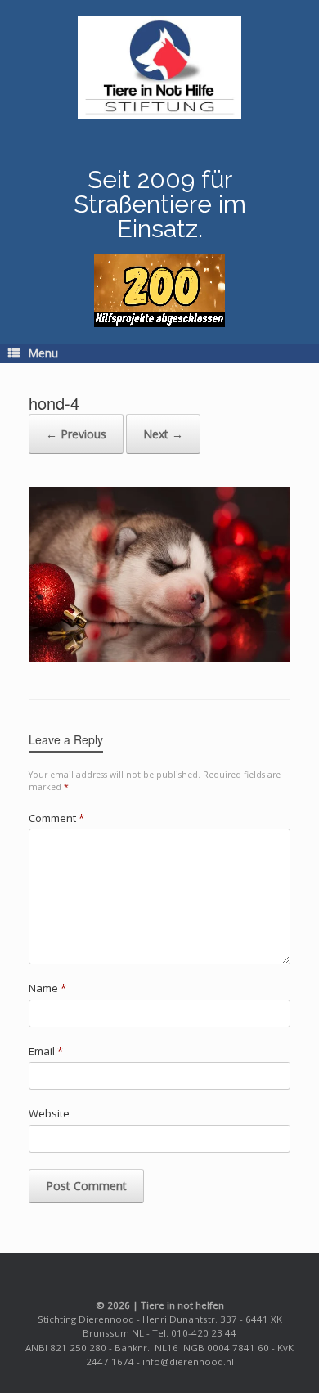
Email (46, 1051)
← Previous (76, 434)
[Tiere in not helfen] (159, 67)
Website (49, 1113)
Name (47, 988)
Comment (56, 818)
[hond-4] (159, 657)
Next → (163, 434)
